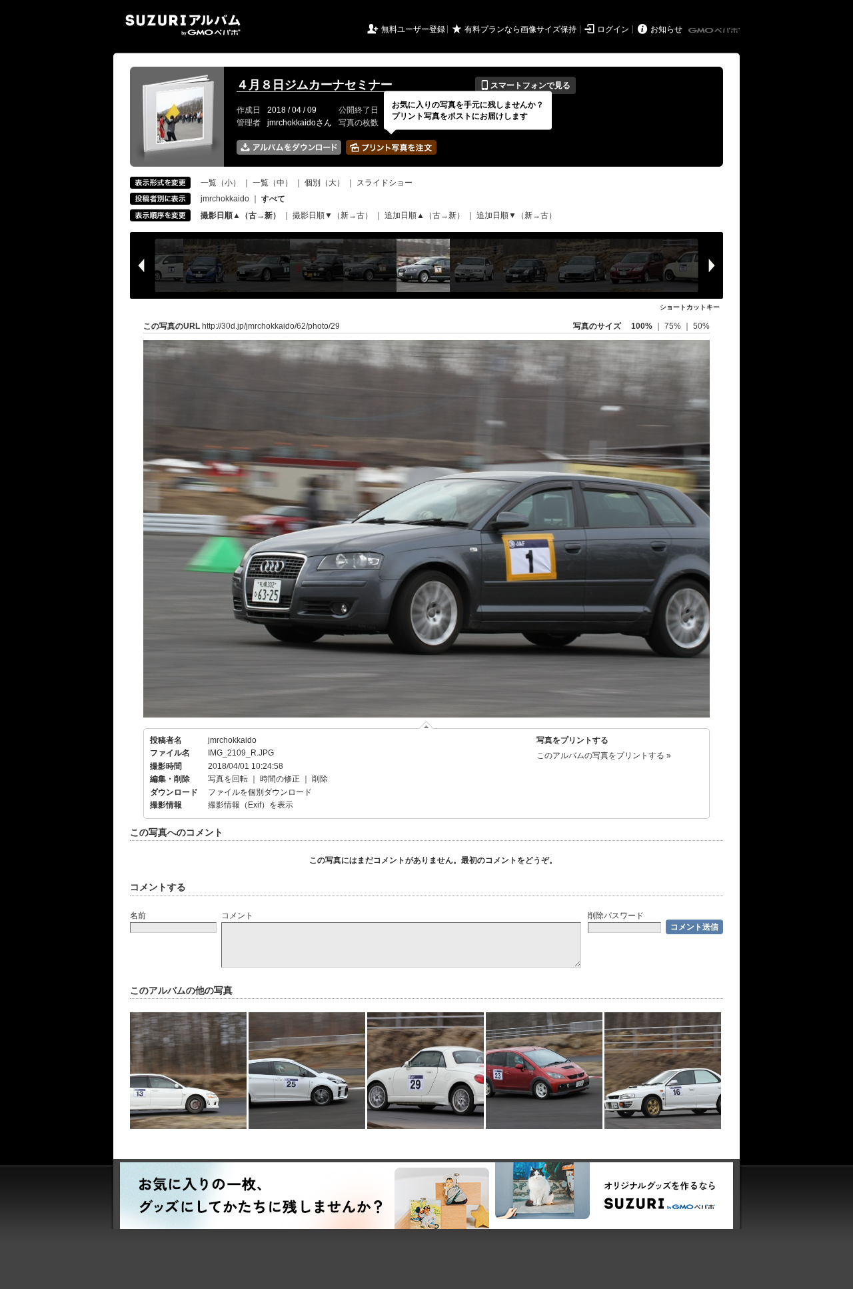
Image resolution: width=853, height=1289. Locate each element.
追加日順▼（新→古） (516, 215)
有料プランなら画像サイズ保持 (520, 29)
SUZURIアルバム (183, 25)
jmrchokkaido (225, 198)
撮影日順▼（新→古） (333, 215)
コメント (237, 915)
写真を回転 (228, 779)
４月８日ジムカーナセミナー (315, 84)
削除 (320, 779)
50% (701, 326)
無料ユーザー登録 (413, 29)
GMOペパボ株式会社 (715, 30)
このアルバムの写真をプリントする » (603, 755)
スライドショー (385, 182)
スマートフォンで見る (525, 85)
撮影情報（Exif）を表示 (250, 805)
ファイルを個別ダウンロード (260, 792)
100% (641, 326)
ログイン (613, 29)
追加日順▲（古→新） (424, 215)
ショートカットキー (690, 307)
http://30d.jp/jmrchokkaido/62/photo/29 (271, 326)
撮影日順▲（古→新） (241, 215)
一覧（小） (221, 182)
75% (673, 326)
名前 (138, 915)
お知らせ (666, 29)
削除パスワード (616, 915)
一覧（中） (273, 182)
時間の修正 (280, 779)
